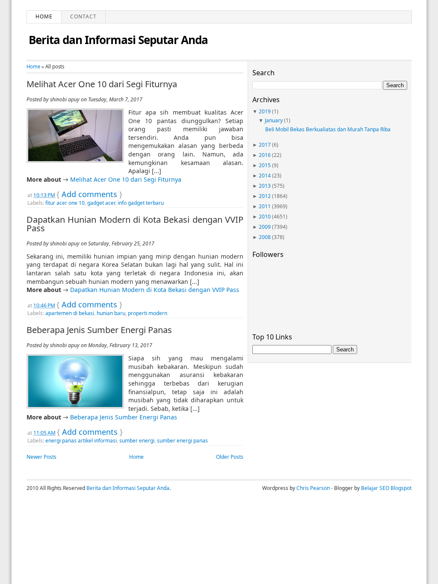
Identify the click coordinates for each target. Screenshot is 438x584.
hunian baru (111, 313)
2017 (265, 144)
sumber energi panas (182, 440)
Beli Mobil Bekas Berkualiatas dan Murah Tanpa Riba (328, 129)
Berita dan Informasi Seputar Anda (118, 39)
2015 (265, 165)
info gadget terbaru (141, 202)
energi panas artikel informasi (81, 440)
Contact (83, 16)
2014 (265, 175)
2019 (265, 111)
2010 (265, 216)
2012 (265, 196)
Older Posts (229, 456)
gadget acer (101, 202)
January (274, 120)
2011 (265, 206)
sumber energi (136, 440)
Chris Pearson (313, 488)
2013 (265, 185)
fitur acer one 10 (65, 202)
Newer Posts (41, 456)
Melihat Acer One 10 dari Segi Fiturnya (102, 84)
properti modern (147, 313)
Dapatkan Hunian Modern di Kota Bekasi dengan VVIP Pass (135, 224)
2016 (265, 155)
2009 (265, 226)
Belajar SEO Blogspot (386, 488)
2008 (265, 237)
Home (44, 16)
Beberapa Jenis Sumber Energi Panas (99, 330)
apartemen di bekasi (69, 313)
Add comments (89, 194)
